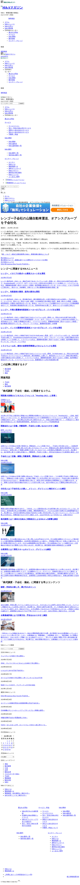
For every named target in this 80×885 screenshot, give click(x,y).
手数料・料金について (50, 828)
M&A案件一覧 (14, 153)
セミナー (12, 162)
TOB (6, 768)
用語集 (9, 67)
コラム (7, 22)
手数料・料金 (13, 134)
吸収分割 (8, 780)
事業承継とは (13, 166)
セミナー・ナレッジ (16, 40)
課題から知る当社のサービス (19, 130)
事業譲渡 (8, 778)
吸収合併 (8, 772)
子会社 (7, 371)
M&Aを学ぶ (9, 26)
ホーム (7, 196)
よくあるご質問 (14, 177)
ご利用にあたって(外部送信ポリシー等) (18, 874)
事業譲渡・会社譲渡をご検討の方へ (17, 793)
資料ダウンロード (15, 168)
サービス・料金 (43, 807)
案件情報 (12, 38)
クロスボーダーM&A (12, 774)
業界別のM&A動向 (15, 172)
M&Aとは (12, 164)
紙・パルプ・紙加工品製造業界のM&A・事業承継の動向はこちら (25, 254)
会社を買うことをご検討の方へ (16, 795)
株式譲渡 (8, 369)
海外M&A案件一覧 (15, 155)
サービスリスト (14, 126)
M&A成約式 (13, 143)
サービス (12, 34)
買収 (6, 764)
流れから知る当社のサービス (19, 132)
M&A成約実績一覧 (15, 146)
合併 (6, 770)
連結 (6, 373)
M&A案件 (8, 149)
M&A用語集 (9, 28)
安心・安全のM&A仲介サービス (20, 128)
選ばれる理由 (13, 32)
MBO (6, 782)
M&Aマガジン (14, 170)
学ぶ (9, 65)
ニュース (10, 63)
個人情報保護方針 (73, 876)
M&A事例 (12, 36)
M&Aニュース (10, 24)
